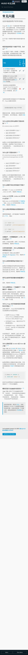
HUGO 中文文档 (8, 3)
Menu (6, 652)
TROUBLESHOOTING (7, 12)
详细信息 (19, 192)
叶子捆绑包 (22, 201)
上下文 (6, 216)
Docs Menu (20, 652)
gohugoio (17, 1)
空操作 (12, 366)
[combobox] (11, 7)
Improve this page (9, 434)
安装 (24, 115)
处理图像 (7, 69)
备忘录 (21, 350)
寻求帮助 (18, 33)
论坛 (8, 26)
